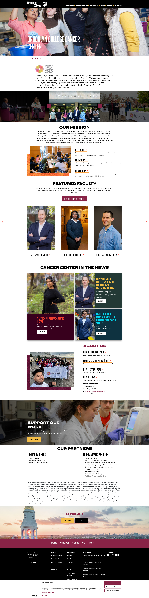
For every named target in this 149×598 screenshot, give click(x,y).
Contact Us (81, 520)
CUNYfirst (70, 562)
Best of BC (118, 5)
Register (103, 3)
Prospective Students (57, 555)
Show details (44, 595)
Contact (112, 3)
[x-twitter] (110, 555)
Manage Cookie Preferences (112, 586)
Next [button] (100, 106)
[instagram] (113, 555)
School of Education (88, 558)
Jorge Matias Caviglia (106, 255)
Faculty (53, 566)
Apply (97, 3)
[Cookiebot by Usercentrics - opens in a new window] (34, 596)
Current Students (56, 558)
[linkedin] (118, 555)
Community (80, 170)
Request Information (85, 3)
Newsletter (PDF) (92, 369)
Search (120, 3)
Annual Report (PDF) (93, 352)
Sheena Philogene (73, 255)
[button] (3, 222)
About (103, 5)
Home (29, 58)
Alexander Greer (39, 255)
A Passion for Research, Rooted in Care (50, 320)
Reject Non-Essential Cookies (113, 590)
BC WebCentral (71, 566)
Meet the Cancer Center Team (74, 199)
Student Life (94, 5)
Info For (109, 5)
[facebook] (108, 555)
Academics (70, 5)
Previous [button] (49, 106)
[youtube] (116, 555)
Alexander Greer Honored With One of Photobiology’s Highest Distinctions (105, 283)
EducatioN (80, 160)
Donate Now (34, 439)
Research (80, 149)
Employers (54, 569)
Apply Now (67, 520)
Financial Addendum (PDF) (96, 360)
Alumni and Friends (56, 562)
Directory (70, 555)
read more (42, 331)
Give (108, 3)
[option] (74, 106)
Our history (89, 377)
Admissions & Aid (82, 5)
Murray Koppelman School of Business (94, 555)
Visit (93, 3)
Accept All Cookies (113, 582)
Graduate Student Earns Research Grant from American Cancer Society (106, 319)
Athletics (69, 569)
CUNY (69, 558)
